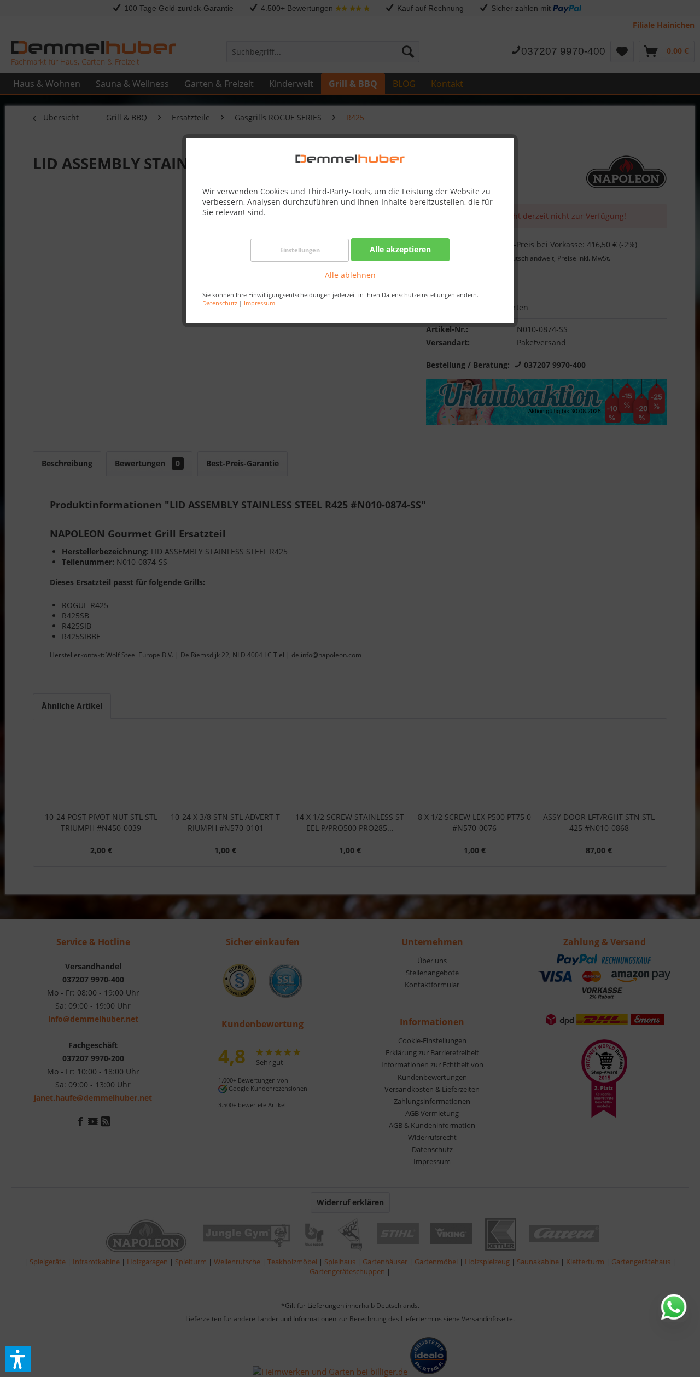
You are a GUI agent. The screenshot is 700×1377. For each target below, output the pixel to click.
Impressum (259, 303)
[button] (18, 1359)
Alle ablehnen (350, 275)
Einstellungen (300, 250)
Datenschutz (219, 303)
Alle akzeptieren (400, 249)
